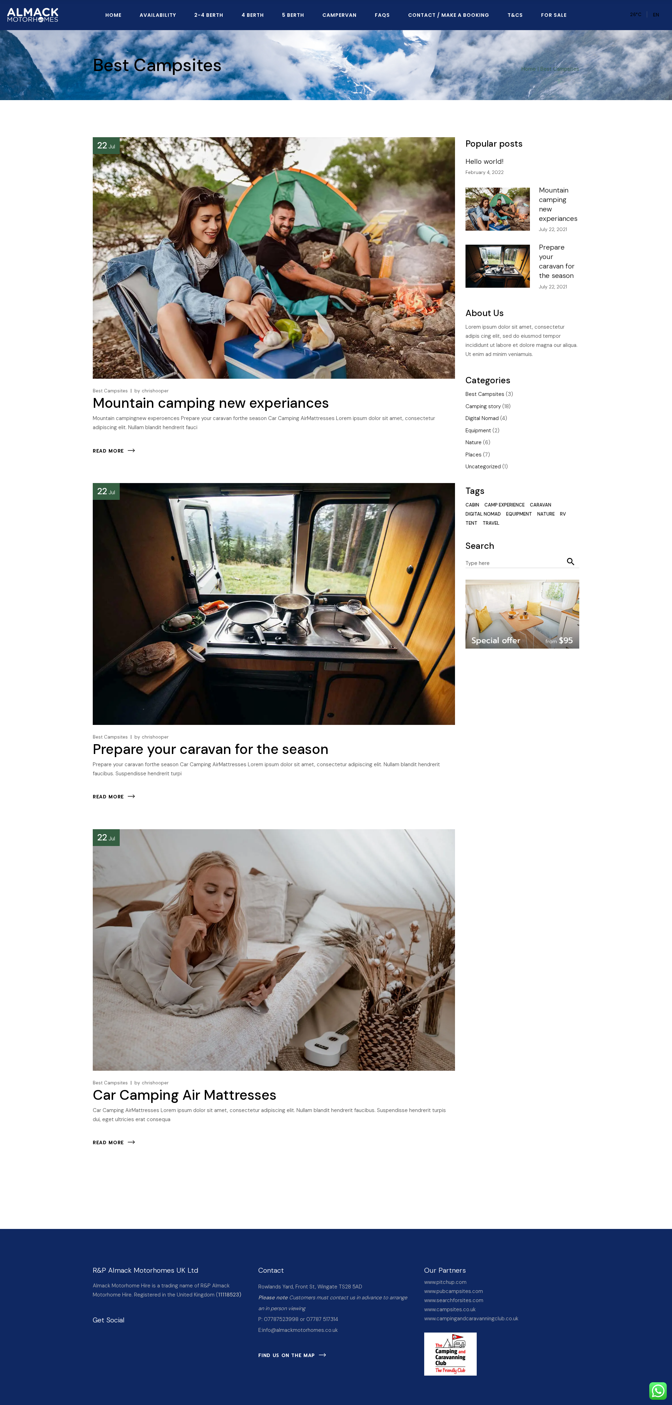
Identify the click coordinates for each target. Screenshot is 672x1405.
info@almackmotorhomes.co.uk (300, 1330)
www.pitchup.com (445, 1282)
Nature (473, 442)
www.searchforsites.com (453, 1300)
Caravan (540, 505)
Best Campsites (110, 391)
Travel (491, 523)
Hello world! (484, 161)
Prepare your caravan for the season (211, 749)
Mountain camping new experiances (211, 403)
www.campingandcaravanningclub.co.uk (471, 1318)
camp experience (504, 505)
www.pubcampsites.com (453, 1291)
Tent (471, 523)
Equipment (478, 430)
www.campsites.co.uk (450, 1309)
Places (473, 454)
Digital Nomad (482, 418)
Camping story (483, 406)
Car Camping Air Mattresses (184, 1095)
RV (563, 514)
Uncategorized (483, 466)
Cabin (472, 505)
